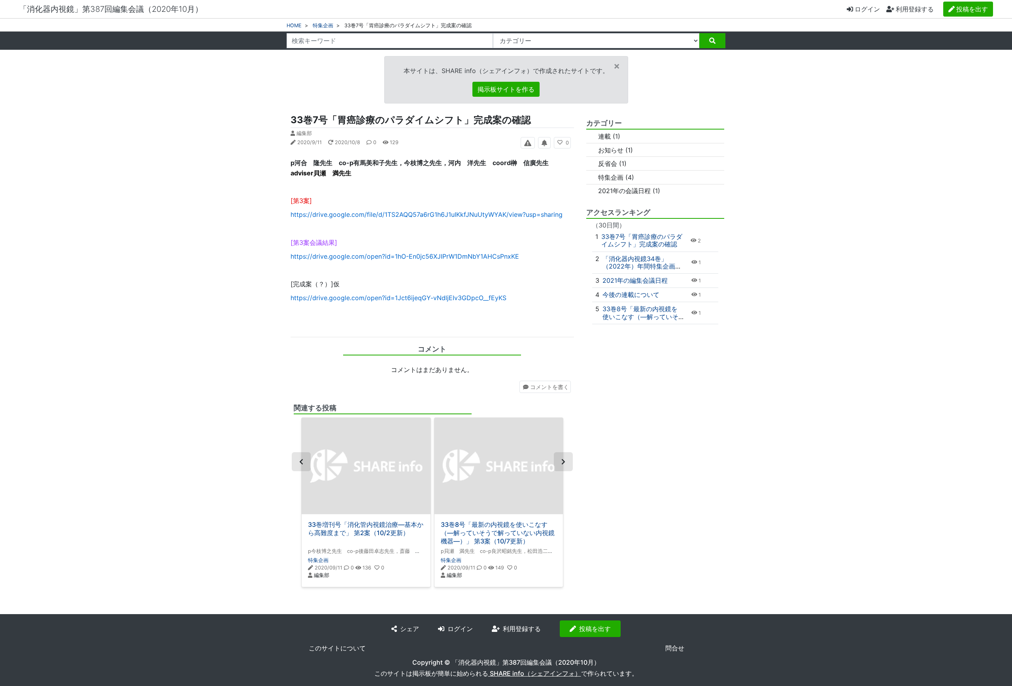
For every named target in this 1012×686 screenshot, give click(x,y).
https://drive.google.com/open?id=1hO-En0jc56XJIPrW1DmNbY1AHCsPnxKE (405, 256)
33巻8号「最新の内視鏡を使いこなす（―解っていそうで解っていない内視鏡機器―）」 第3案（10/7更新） (498, 533)
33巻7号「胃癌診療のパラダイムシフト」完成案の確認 (641, 240)
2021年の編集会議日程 (635, 280)
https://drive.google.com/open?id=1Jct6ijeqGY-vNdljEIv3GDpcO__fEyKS (398, 298)
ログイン (867, 9)
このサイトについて (337, 648)
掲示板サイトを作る (506, 89)
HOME (294, 25)
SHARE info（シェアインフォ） (534, 673)
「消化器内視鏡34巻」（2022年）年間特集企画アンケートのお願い (642, 266)
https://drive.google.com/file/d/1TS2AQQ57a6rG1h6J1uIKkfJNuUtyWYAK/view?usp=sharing (427, 214)
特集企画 (323, 25)
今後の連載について (630, 295)
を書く (549, 386)
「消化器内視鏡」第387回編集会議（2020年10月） (111, 9)
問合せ (674, 648)
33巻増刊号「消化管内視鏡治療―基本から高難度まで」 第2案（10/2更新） (365, 529)
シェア (409, 629)
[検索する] (712, 40)
